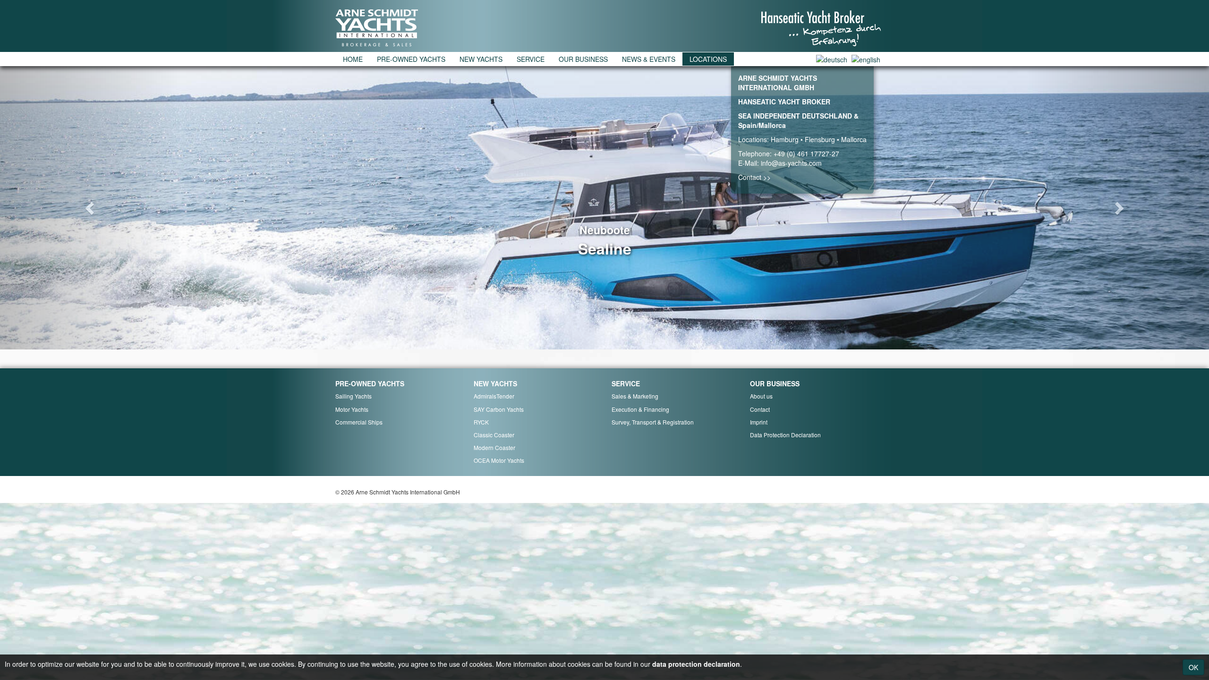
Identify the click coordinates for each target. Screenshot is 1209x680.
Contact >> (754, 177)
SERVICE (531, 59)
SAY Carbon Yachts (499, 409)
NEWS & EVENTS (648, 59)
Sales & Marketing (635, 396)
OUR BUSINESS (583, 59)
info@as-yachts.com (791, 163)
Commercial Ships (359, 422)
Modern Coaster (494, 447)
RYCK (481, 422)
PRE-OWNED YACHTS (411, 59)
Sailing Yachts (353, 396)
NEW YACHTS (481, 59)
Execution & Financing (640, 409)
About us (761, 396)
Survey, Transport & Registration (653, 422)
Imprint (758, 422)
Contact (760, 409)
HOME (353, 59)
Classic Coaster (494, 435)
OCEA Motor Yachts (499, 460)
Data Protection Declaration (785, 435)
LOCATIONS (708, 59)
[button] (90, 207)
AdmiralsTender (494, 396)
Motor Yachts (351, 409)
